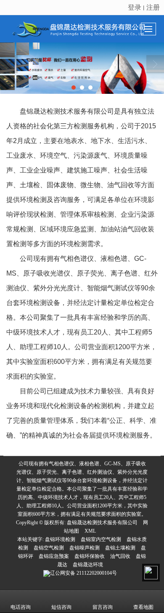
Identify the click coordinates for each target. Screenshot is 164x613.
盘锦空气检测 (49, 548)
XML (90, 531)
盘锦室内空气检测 (101, 539)
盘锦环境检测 (60, 539)
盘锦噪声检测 (84, 548)
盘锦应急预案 (54, 556)
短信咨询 (61, 607)
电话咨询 (21, 607)
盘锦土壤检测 (120, 548)
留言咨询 (103, 607)
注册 (153, 7)
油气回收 (120, 556)
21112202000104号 (83, 573)
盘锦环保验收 (89, 556)
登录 (134, 7)
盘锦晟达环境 (88, 565)
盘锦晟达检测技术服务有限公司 (102, 522)
